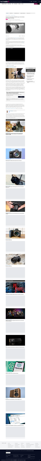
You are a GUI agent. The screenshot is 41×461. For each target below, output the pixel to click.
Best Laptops (16, 443)
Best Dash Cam (37, 444)
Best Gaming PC (16, 445)
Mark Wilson (10, 19)
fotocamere (10, 65)
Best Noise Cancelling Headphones (30, 444)
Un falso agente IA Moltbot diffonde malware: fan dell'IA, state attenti (30, 70)
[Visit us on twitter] (34, 1)
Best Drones (36, 445)
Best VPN (9, 443)
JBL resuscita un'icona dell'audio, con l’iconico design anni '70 (31, 82)
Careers (21, 456)
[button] (39, 1)
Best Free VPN (9, 444)
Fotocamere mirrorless (13, 15)
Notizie (6, 19)
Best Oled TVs (22, 445)
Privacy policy (21, 455)
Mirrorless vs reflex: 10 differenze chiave (11, 67)
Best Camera (36, 443)
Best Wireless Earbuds (28, 445)
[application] (15, 54)
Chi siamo (7, 456)
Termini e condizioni (8, 455)
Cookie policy (29, 455)
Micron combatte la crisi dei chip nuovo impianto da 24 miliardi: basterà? (30, 76)
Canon (6, 37)
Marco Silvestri (13, 19)
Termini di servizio (13, 98)
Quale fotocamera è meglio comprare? (11, 108)
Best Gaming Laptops (17, 444)
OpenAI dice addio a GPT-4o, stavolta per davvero (30, 79)
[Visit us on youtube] (35, 1)
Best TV (22, 444)
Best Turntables (28, 443)
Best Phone (22, 443)
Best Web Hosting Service (10, 445)
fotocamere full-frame (11, 66)
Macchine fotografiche (8, 15)
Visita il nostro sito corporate (30, 450)
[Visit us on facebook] (33, 1)
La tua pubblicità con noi (16, 456)
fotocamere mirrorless (16, 37)
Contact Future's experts (15, 455)
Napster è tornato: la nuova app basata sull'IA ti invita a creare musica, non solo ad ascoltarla (31, 73)
